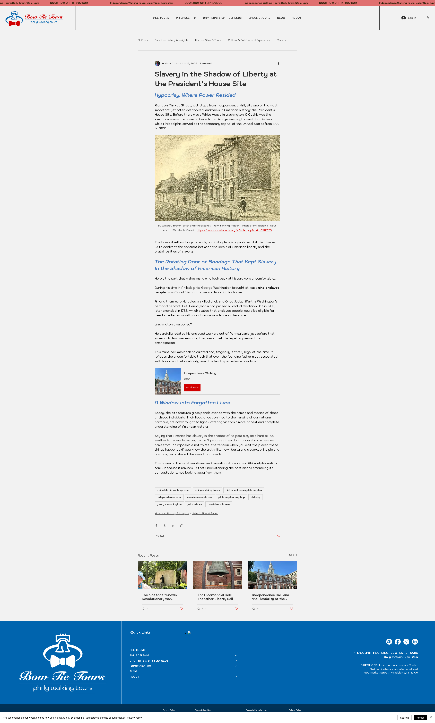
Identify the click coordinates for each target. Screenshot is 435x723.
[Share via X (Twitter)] (164, 525)
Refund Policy (295, 710)
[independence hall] (272, 575)
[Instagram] (406, 642)
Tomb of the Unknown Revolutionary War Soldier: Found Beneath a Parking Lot (162, 597)
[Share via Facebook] (156, 525)
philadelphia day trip (231, 497)
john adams (194, 504)
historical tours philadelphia (244, 490)
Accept (420, 717)
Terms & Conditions (204, 710)
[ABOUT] (236, 677)
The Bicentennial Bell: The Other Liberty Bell (215, 597)
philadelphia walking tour (173, 490)
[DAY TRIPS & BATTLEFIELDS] (236, 660)
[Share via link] (181, 525)
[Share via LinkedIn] (173, 525)
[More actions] (278, 63)
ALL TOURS (137, 650)
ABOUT (134, 676)
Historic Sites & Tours (208, 40)
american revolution (200, 497)
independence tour (169, 497)
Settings (404, 717)
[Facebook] (398, 642)
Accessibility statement (256, 710)
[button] (186, 18)
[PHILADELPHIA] (236, 655)
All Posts (143, 40)
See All (293, 554)
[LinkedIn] (415, 642)
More (280, 40)
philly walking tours (207, 490)
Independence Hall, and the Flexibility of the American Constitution (270, 597)
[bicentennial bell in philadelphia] (217, 575)
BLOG (133, 671)
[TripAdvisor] (389, 642)
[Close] (431, 717)
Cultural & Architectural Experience (249, 40)
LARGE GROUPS (140, 666)
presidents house (219, 504)
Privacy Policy (169, 710)
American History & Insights (171, 40)
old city (255, 497)
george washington (169, 504)
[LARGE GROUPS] (236, 666)
